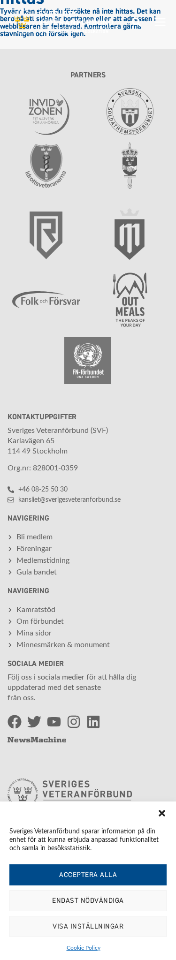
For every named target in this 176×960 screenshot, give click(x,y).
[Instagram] (74, 722)
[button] (162, 813)
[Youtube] (54, 722)
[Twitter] (34, 722)
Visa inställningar (88, 926)
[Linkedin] (93, 722)
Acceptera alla (88, 874)
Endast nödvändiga (88, 900)
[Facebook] (15, 722)
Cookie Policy (83, 948)
